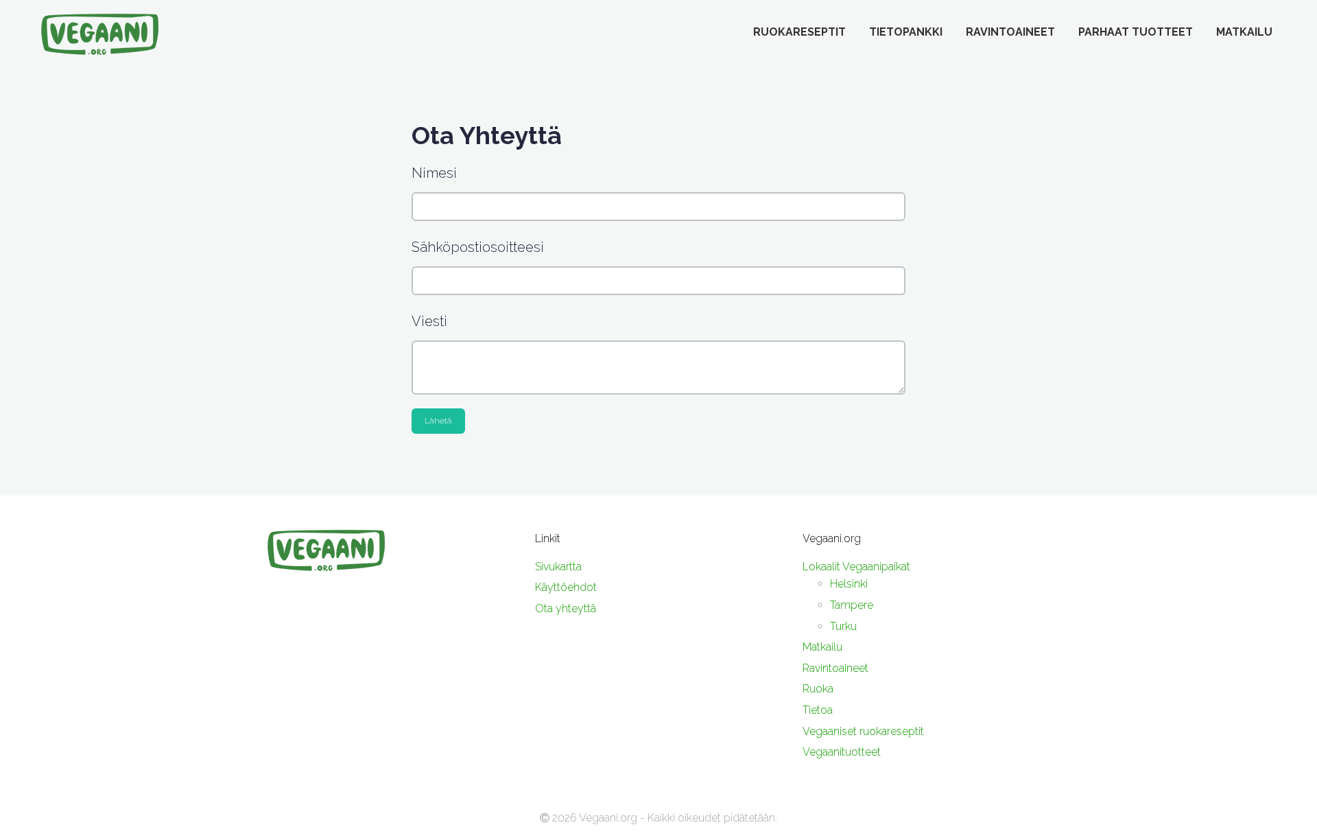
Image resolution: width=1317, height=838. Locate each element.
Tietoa (818, 710)
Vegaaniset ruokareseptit (863, 731)
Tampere (851, 605)
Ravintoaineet (1010, 31)
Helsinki (849, 583)
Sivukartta (558, 566)
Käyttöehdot (566, 587)
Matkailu (1244, 31)
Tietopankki (905, 31)
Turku (843, 626)
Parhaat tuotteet (1135, 31)
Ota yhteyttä (565, 608)
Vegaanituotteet (842, 751)
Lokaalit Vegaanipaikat (856, 566)
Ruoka (818, 688)
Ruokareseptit (799, 31)
